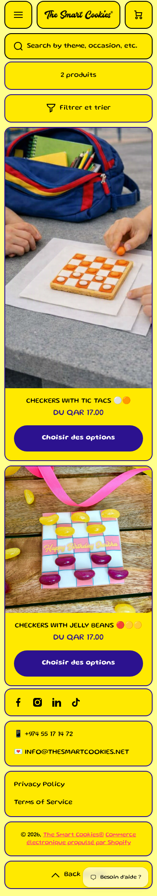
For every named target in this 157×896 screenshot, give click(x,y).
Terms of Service (43, 803)
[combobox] (78, 46)
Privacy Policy (39, 785)
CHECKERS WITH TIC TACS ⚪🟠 (78, 401)
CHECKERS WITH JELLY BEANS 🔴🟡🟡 (78, 626)
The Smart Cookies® (73, 835)
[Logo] (78, 15)
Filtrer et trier (85, 108)
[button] (139, 15)
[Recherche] (13, 46)
